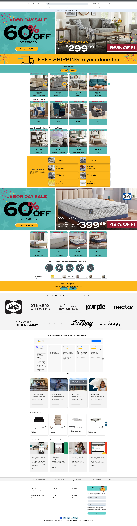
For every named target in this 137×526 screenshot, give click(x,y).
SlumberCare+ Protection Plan (37, 495)
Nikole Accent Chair (39, 123)
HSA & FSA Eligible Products (93, 181)
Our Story (55, 488)
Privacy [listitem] (75, 520)
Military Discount (75, 495)
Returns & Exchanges (35, 497)
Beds (57, 166)
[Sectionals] (51, 160)
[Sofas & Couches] (83, 160)
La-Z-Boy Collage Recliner (58, 123)
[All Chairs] (90, 276)
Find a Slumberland (75, 404)
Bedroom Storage (83, 277)
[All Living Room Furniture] (64, 276)
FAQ (32, 500)
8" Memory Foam (39, 255)
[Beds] (51, 168)
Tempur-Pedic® (58, 286)
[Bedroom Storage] (77, 276)
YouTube (93, 468)
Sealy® (73, 286)
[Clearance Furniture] (51, 183)
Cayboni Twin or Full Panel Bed (58, 152)
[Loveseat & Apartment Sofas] (103, 276)
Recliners (58, 174)
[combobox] (67, 4)
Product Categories (57, 497)
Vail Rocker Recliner (54, 428)
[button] (109, 4)
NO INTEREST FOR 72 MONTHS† (68, 282)
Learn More (64, 70)
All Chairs (96, 277)
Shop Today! (77, 10)
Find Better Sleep (55, 404)
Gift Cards (74, 497)
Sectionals (58, 159)
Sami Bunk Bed (39, 152)
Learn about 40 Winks (96, 404)
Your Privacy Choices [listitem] (88, 520)
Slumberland (50, 520)
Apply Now (73, 70)
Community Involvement (58, 490)
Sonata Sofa (98, 95)
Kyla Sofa (78, 95)
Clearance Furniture (60, 181)
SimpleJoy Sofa (34, 428)
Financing (74, 493)
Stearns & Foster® (66, 286)
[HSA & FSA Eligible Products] (83, 183)
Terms (88, 510)
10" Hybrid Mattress (58, 255)
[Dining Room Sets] (83, 175)
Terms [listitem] (79, 520)
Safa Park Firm (98, 255)
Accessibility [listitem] (69, 520)
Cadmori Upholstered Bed (78, 152)
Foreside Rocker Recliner (78, 123)
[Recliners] (51, 175)
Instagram (54, 467)
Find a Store (74, 490)
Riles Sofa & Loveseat (58, 95)
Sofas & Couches (91, 159)
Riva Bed (98, 152)
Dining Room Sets (91, 174)
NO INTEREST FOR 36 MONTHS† (68, 66)
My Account (74, 488)
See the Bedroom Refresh (37, 404)
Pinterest (34, 468)
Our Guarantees (34, 493)
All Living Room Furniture (71, 277)
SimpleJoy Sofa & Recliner (39, 95)
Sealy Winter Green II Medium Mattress (77, 427)
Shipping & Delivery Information (37, 490)
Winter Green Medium (78, 255)
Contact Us (33, 488)
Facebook (73, 468)
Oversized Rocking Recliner (98, 123)
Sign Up (97, 513)
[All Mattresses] (83, 168)
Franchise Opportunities (58, 493)
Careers (54, 495)
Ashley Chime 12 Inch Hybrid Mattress (95, 428)
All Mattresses (90, 166)
